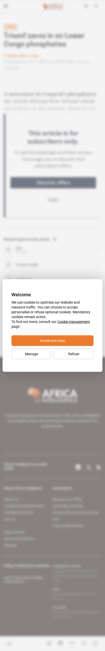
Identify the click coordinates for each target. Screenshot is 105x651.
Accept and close (52, 341)
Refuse (73, 354)
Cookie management (73, 322)
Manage (31, 354)
